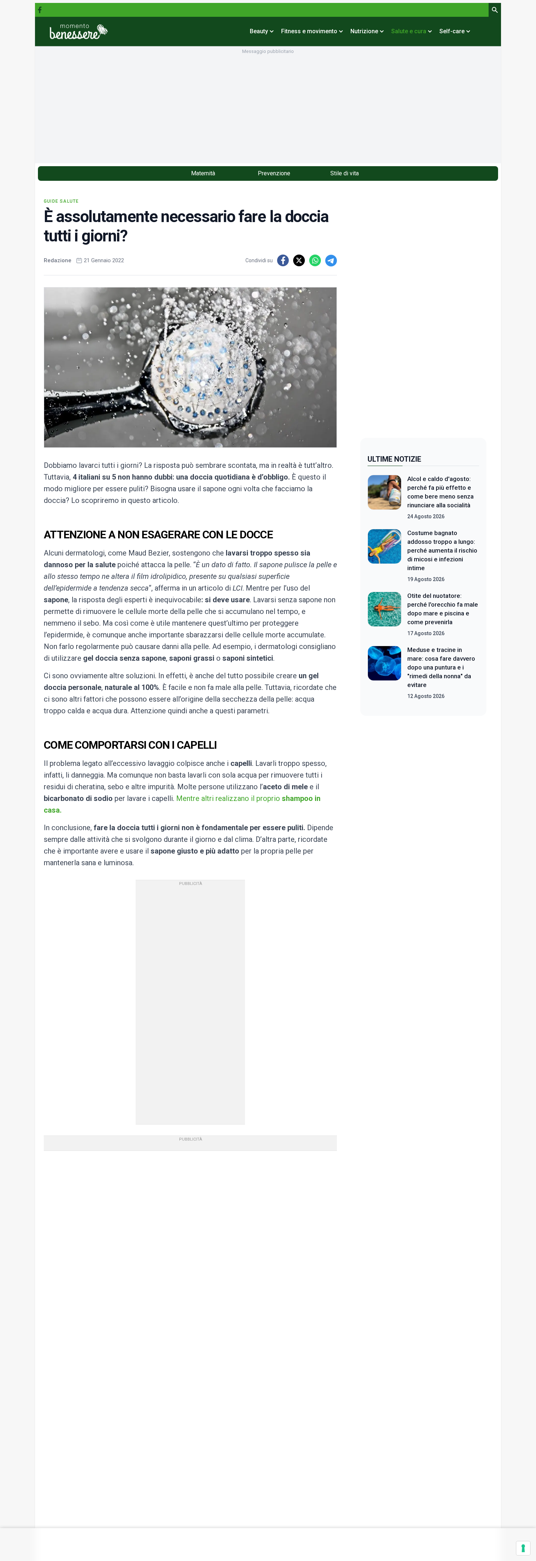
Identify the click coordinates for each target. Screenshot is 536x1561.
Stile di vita (344, 173)
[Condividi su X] (299, 260)
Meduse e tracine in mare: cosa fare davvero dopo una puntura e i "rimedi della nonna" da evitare (441, 667)
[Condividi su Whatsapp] (315, 260)
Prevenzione (274, 173)
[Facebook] (39, 10)
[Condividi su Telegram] (331, 260)
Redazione (57, 260)
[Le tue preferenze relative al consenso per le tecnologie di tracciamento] (523, 1548)
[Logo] (79, 31)
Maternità (203, 173)
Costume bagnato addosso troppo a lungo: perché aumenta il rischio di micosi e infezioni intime (442, 550)
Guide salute (61, 201)
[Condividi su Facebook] (283, 260)
